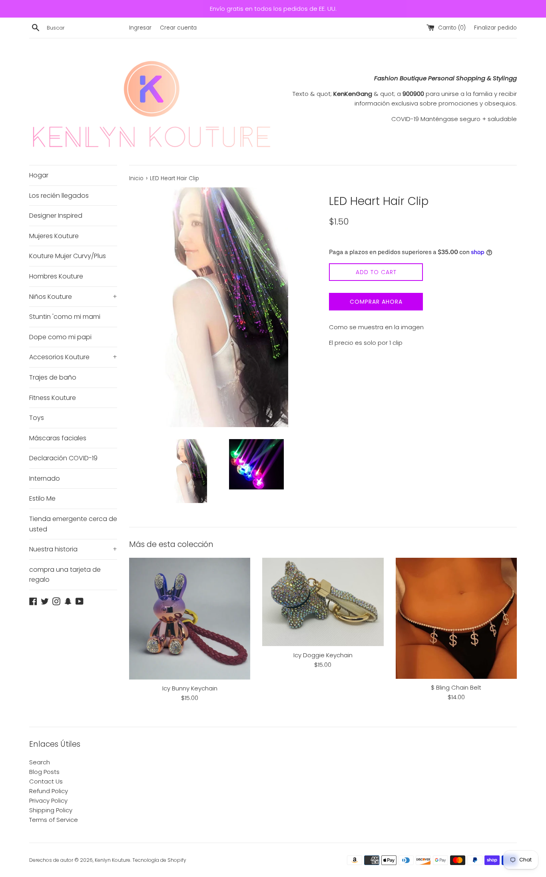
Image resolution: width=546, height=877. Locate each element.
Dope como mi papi (60, 337)
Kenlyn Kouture (112, 860)
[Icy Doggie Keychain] (322, 602)
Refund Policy (48, 791)
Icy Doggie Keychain (323, 655)
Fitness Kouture (52, 397)
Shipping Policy (50, 810)
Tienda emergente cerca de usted (73, 524)
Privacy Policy (48, 800)
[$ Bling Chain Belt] (456, 618)
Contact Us (46, 781)
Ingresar (140, 28)
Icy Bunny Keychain (189, 688)
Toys (36, 417)
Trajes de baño (52, 377)
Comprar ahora (376, 302)
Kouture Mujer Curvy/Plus (67, 256)
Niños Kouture (73, 296)
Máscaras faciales (57, 438)
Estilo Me (42, 498)
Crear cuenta (178, 28)
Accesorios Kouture (73, 357)
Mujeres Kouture (54, 236)
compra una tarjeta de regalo (65, 575)
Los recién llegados (59, 195)
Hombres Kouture (56, 276)
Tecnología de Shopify (159, 860)
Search (39, 762)
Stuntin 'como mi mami (64, 316)
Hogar (38, 175)
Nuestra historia (73, 549)
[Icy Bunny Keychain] (189, 619)
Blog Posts (44, 772)
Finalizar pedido (495, 28)
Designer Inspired (55, 215)
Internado (44, 478)
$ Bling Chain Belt (456, 687)
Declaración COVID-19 (63, 458)
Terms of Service (53, 819)
